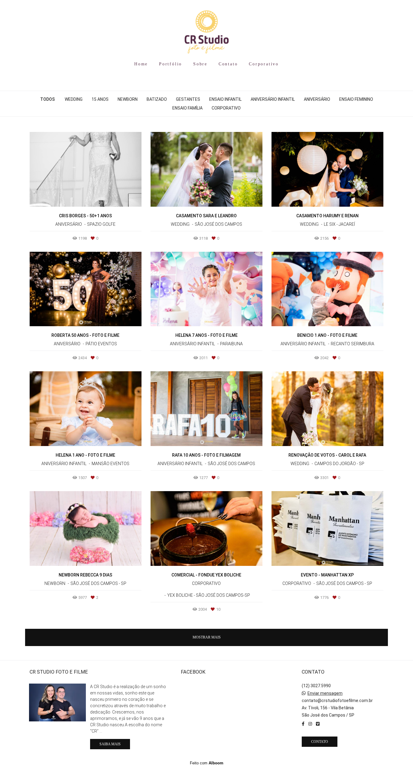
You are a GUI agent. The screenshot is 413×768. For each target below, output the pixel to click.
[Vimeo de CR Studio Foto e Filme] (318, 724)
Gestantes (188, 99)
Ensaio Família (187, 108)
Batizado (157, 99)
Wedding (74, 99)
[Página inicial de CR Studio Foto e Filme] (206, 28)
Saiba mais (110, 744)
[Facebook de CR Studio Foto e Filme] (303, 724)
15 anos (100, 99)
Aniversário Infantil (273, 99)
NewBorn (128, 99)
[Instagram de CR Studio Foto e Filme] (310, 724)
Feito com (206, 763)
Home (141, 64)
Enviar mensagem (325, 693)
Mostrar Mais (207, 637)
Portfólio (170, 64)
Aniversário (317, 99)
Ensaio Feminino (356, 99)
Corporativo (264, 64)
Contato (228, 64)
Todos (47, 99)
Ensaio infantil (225, 99)
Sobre (200, 64)
